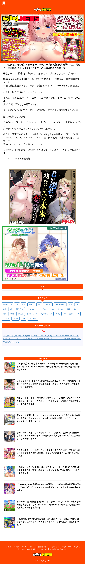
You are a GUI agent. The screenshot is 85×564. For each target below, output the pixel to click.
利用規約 (16, 547)
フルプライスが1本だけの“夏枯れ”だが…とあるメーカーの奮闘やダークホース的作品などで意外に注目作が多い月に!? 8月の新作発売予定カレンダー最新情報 (49, 384)
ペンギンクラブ (42, 549)
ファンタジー (31, 309)
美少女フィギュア (46, 314)
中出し (58, 314)
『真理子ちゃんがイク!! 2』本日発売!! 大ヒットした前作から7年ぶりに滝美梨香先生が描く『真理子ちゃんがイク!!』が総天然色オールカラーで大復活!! (48, 470)
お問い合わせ (56, 547)
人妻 (23, 318)
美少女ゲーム (7, 304)
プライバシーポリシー (28, 547)
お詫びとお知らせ (43, 547)
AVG (16, 304)
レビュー (15, 318)
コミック (6, 318)
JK (65, 314)
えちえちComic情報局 (28, 549)
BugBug (31, 304)
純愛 (4, 314)
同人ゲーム (19, 309)
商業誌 (12, 314)
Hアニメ (61, 309)
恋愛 (68, 309)
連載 (4, 309)
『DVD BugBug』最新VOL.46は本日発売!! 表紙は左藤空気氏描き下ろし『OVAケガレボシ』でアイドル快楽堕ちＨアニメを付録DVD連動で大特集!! (49, 487)
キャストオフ (33, 318)
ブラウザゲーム (32, 314)
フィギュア (43, 309)
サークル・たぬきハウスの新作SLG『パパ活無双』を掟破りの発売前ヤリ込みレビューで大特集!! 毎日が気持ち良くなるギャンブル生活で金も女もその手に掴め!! (48, 435)
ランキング (47, 304)
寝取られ (20, 314)
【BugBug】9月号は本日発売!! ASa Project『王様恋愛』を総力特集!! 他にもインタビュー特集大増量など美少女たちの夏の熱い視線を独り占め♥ (48, 366)
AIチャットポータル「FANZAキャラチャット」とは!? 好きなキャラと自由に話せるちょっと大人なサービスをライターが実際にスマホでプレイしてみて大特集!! (49, 401)
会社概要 (8, 547)
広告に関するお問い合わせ (58, 549)
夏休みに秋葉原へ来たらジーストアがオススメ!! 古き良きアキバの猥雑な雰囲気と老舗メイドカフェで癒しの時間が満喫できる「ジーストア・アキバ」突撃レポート (48, 418)
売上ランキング (74, 314)
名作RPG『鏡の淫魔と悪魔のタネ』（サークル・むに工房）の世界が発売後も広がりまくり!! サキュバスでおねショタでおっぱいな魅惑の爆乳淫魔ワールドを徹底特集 (49, 504)
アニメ (52, 309)
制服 (11, 309)
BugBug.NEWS (66, 547)
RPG (77, 304)
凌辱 (70, 304)
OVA (75, 309)
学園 (39, 304)
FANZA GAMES (60, 304)
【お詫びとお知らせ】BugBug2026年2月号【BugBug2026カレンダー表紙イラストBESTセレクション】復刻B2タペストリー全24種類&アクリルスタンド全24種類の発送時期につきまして (42, 338)
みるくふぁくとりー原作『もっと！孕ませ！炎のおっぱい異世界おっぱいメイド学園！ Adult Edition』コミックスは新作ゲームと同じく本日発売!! (48, 453)
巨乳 (23, 304)
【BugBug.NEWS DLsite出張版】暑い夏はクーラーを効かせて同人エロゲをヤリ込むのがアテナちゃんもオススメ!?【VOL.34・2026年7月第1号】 (48, 522)
